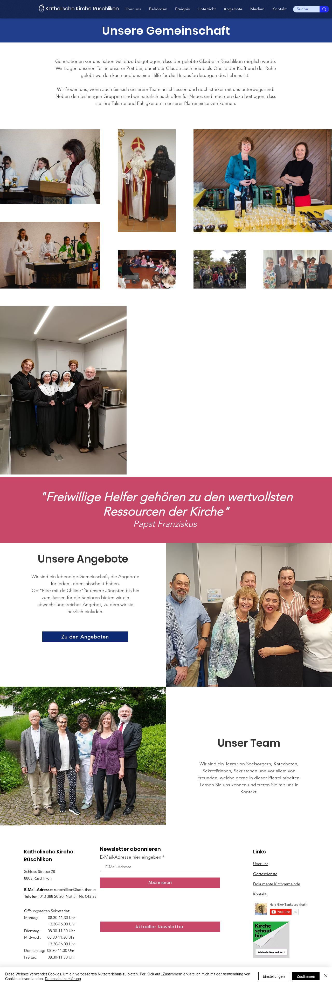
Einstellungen (274, 976)
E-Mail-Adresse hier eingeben (130, 857)
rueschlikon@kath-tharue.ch (77, 889)
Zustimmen (306, 976)
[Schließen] (326, 976)
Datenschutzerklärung (63, 978)
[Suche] (324, 9)
